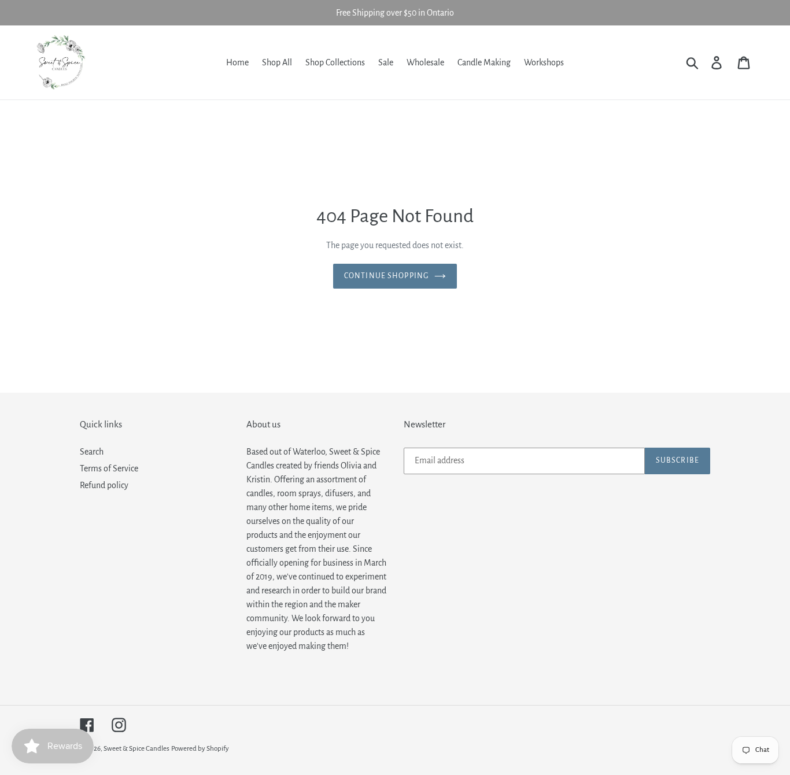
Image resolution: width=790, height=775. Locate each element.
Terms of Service (109, 468)
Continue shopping (386, 276)
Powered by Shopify (200, 748)
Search (92, 451)
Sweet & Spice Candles (136, 748)
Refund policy (104, 485)
